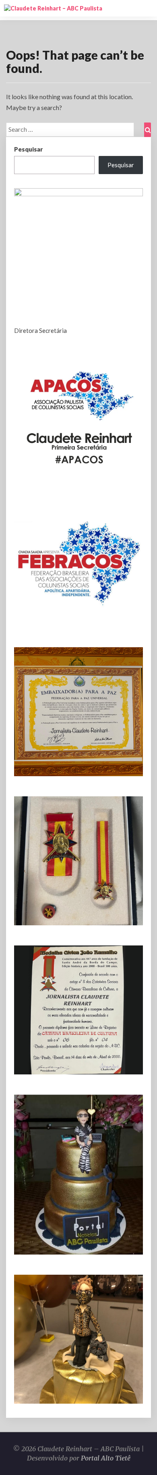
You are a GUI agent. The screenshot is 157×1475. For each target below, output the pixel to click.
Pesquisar (28, 149)
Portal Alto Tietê (105, 1458)
